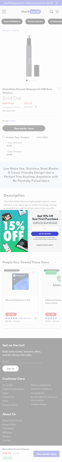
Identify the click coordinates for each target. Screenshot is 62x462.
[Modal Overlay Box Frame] (31, 231)
